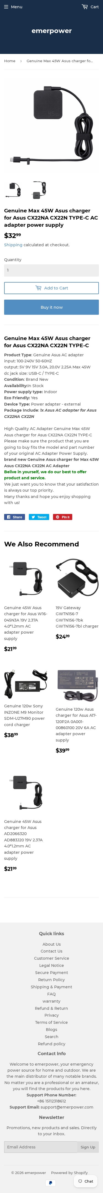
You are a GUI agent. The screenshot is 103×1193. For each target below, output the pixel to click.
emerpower (52, 31)
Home (9, 61)
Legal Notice (51, 965)
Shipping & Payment (51, 986)
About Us (52, 944)
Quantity (12, 259)
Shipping (13, 244)
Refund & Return (51, 1008)
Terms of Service (51, 1022)
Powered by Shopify (69, 1172)
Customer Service (51, 958)
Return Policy (51, 979)
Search (52, 1036)
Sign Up (88, 1147)
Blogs (51, 1029)
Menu (16, 6)
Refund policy (51, 1043)
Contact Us (51, 951)
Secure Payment (51, 972)
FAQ (51, 994)
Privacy (51, 1015)
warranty (51, 1001)
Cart (94, 6)
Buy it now (52, 307)
